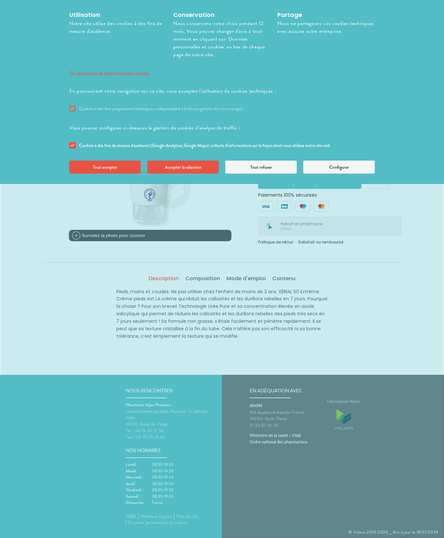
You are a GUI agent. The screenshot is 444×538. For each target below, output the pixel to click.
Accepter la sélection (183, 167)
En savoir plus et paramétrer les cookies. (109, 73)
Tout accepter (105, 167)
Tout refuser (261, 167)
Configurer (339, 167)
